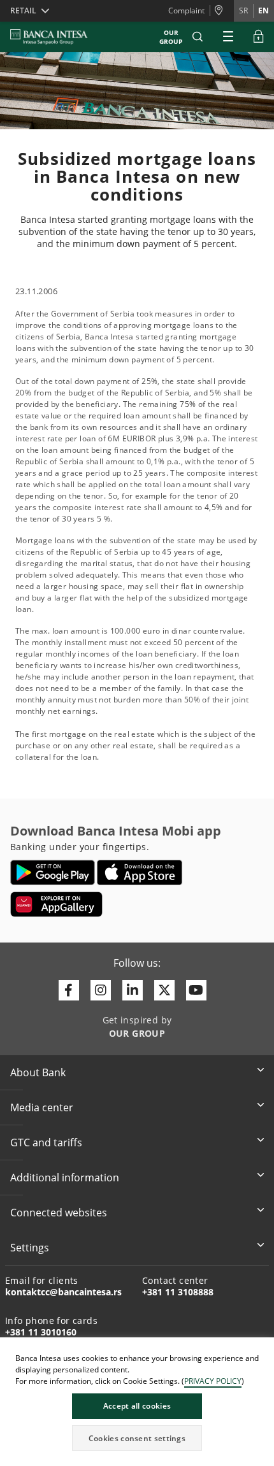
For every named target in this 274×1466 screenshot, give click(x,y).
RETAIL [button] (23, 10)
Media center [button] (41, 1107)
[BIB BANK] (56, 37)
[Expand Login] (258, 37)
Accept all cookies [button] (137, 1405)
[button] (197, 37)
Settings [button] (29, 1248)
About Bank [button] (38, 1072)
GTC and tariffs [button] (46, 1142)
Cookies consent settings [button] (137, 1438)
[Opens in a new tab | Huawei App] (56, 904)
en (263, 10)
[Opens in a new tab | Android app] (52, 872)
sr (243, 10)
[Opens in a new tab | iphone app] (140, 872)
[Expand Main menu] (228, 37)
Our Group (170, 37)
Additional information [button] (64, 1178)
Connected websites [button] (58, 1213)
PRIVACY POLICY (213, 1381)
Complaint (186, 10)
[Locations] (222, 11)
